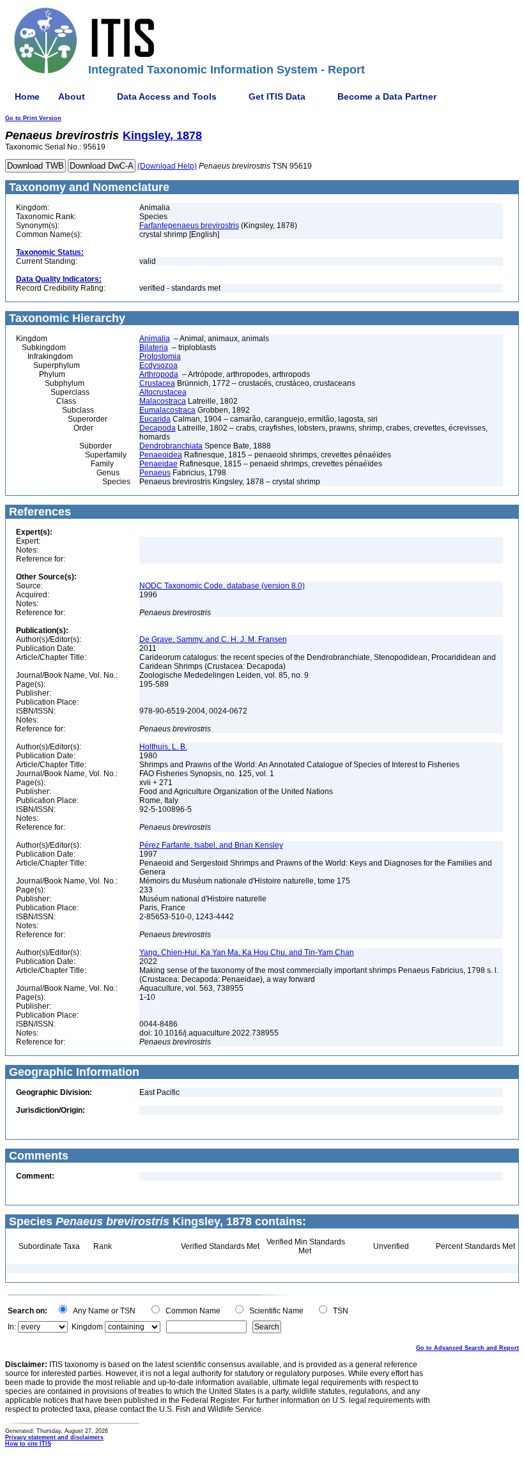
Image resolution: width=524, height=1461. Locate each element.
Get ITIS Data (277, 96)
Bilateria (153, 347)
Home (27, 96)
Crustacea (157, 383)
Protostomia (160, 356)
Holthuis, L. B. (163, 746)
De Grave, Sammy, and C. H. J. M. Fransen (213, 639)
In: (12, 1326)
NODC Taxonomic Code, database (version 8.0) (222, 585)
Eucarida (155, 419)
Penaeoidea (160, 454)
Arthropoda (158, 374)
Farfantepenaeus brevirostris (189, 225)
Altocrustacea (163, 392)
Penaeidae (158, 463)
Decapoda (157, 428)
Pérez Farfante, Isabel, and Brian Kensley (211, 845)
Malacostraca (162, 401)
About (71, 96)
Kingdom (87, 1326)
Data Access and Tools (167, 96)
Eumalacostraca (167, 410)
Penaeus (155, 472)
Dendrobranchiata (171, 445)
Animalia (154, 338)
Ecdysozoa (158, 365)
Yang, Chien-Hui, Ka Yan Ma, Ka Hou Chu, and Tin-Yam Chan (246, 952)
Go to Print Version (33, 118)
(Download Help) (167, 166)
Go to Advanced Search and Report (467, 1348)
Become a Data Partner (386, 96)
